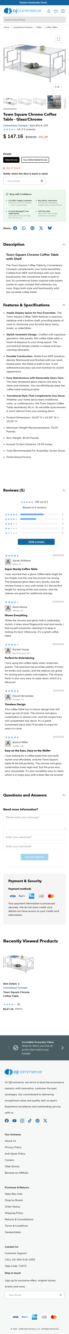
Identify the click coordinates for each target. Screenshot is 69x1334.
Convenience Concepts (15, 125)
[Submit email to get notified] (41, 181)
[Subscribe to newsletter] (60, 1295)
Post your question (34, 857)
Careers (9, 1160)
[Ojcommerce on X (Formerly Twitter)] (45, 1119)
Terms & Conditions (16, 1225)
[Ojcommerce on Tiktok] (30, 1119)
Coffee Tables (52, 27)
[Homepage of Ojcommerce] (22, 11)
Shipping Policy (14, 1212)
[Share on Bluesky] (49, 228)
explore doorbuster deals (34, 2)
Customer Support (16, 1253)
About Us (10, 1140)
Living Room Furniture (23, 27)
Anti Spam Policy (15, 1153)
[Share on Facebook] (15, 228)
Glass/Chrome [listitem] (11, 160)
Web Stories (12, 1166)
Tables (39, 27)
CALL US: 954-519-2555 (20, 1259)
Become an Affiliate (16, 1172)
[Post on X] (41, 228)
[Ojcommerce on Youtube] (15, 1119)
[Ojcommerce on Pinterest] (38, 1119)
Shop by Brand (14, 1200)
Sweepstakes (13, 1232)
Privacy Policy (13, 1147)
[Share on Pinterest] (32, 228)
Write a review (36, 541)
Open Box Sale (13, 1193)
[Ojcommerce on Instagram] (22, 1119)
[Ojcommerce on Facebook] (7, 1119)
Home (6, 27)
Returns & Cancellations (19, 1219)
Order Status (12, 1206)
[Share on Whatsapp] (23, 228)
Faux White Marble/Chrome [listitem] (35, 160)
